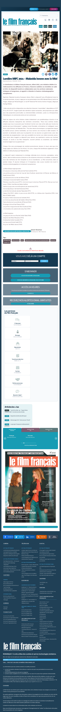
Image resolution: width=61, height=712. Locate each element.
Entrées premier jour (8, 589)
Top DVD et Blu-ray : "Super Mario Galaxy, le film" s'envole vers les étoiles (16, 411)
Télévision (45, 26)
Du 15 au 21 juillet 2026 (27, 611)
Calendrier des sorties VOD (46, 593)
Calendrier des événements (28, 632)
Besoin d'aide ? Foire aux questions (30, 636)
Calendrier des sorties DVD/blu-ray (48, 591)
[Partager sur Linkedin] (56, 74)
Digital (50, 26)
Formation (55, 26)
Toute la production (30, 445)
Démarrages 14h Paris (8, 581)
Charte (41, 619)
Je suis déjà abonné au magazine (30, 275)
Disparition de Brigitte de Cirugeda (11, 553)
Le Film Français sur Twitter (46, 623)
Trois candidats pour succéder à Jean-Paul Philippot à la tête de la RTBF (29, 575)
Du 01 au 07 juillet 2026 (27, 615)
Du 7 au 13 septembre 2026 (9, 619)
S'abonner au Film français (28, 624)
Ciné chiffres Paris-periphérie (10, 590)
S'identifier (34, 9)
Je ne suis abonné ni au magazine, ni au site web (30, 280)
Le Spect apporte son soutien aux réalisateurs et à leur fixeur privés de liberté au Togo (30, 552)
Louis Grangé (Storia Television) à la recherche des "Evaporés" (30, 558)
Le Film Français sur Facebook (46, 621)
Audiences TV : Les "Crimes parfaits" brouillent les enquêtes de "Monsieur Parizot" (30, 596)
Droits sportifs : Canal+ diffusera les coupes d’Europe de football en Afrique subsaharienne (30, 566)
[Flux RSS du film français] (45, 19)
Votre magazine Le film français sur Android (48, 634)
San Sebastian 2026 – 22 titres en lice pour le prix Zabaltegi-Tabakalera (11, 563)
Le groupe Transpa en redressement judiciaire (17, 425)
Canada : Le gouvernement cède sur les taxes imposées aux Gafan (48, 574)
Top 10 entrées (6, 587)
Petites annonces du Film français (29, 634)
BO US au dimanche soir (8, 596)
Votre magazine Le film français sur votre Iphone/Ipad (48, 631)
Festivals (5, 607)
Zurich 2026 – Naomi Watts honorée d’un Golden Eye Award (11, 570)
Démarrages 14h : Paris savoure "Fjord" (17, 420)
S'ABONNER (53, 9)
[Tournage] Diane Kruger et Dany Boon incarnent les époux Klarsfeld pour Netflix (48, 555)
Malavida (53, 240)
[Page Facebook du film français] (49, 19)
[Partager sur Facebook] (49, 74)
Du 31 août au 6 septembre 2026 (10, 617)
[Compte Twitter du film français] (52, 19)
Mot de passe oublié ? (44, 9)
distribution (7, 240)
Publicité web (43, 616)
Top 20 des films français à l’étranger (9, 598)
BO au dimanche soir (8, 583)
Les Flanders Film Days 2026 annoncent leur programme (9, 567)
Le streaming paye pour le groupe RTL (47, 567)
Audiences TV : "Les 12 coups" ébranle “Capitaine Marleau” (28, 591)
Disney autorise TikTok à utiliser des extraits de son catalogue (48, 570)
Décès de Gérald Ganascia (28, 555)
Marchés (5, 608)
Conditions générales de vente (47, 610)
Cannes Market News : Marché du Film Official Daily (48, 640)
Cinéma (41, 26)
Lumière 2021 (7, 242)
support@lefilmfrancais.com (35, 681)
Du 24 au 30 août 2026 (8, 616)
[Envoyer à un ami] (43, 74)
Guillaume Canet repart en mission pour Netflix (47, 560)
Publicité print (43, 618)
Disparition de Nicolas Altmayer (16, 415)
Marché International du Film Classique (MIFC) (37, 240)
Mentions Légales (44, 605)
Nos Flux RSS (43, 637)
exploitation (15, 240)
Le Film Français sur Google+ (46, 625)
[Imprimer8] (46, 74)
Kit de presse (43, 614)
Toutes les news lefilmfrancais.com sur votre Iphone (48, 627)
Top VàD (41, 584)
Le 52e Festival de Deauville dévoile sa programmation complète (11, 551)
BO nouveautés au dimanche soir (11, 585)
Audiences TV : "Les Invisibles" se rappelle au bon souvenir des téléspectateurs (29, 601)
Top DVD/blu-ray (43, 582)
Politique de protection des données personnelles (46, 608)
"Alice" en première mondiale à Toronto (28, 570)
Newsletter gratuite (26, 627)
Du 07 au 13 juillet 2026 (27, 613)
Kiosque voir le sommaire (27, 625)
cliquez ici (30, 293)
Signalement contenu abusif (46, 612)
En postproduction (14, 436)
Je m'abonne (30, 526)
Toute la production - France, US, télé (29, 630)
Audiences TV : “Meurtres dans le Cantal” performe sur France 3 (29, 588)
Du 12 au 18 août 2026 (26, 609)
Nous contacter (43, 603)
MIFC (22, 240)
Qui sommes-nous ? (44, 602)
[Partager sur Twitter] (52, 74)
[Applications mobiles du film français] (56, 19)
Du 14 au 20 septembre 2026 (10, 621)
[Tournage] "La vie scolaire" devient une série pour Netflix (48, 551)
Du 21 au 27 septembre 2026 (10, 623)
